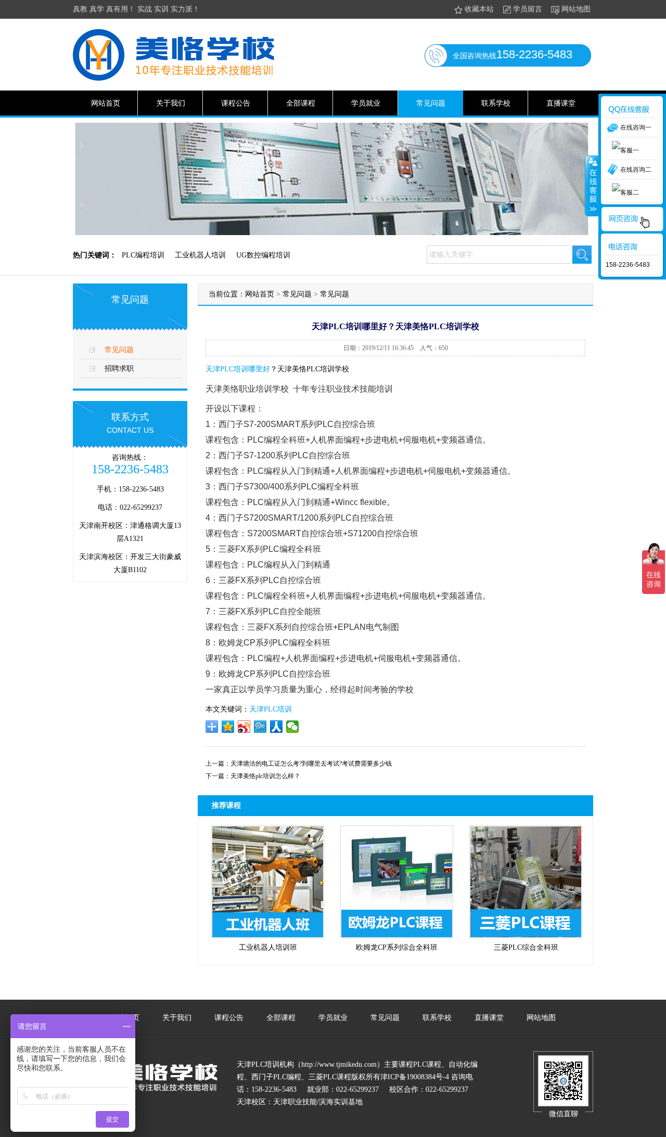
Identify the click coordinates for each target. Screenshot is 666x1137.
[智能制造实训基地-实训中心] (173, 78)
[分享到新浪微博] (244, 726)
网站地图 (576, 9)
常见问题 (430, 103)
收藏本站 (479, 9)
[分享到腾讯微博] (260, 726)
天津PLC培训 (270, 709)
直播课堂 (560, 103)
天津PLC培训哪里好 (238, 369)
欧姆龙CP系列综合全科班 (397, 947)
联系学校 (495, 103)
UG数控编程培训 (263, 255)
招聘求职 (119, 368)
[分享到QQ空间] (228, 726)
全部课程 (300, 103)
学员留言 (527, 9)
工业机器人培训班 (268, 947)
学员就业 (365, 103)
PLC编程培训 (143, 255)
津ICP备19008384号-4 (414, 1077)
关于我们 (170, 103)
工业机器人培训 (200, 255)
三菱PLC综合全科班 (526, 947)
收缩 (592, 185)
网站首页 (105, 103)
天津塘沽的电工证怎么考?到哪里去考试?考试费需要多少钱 (311, 763)
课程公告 (235, 103)
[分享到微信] (292, 726)
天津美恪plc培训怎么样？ (265, 776)
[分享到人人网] (276, 726)
